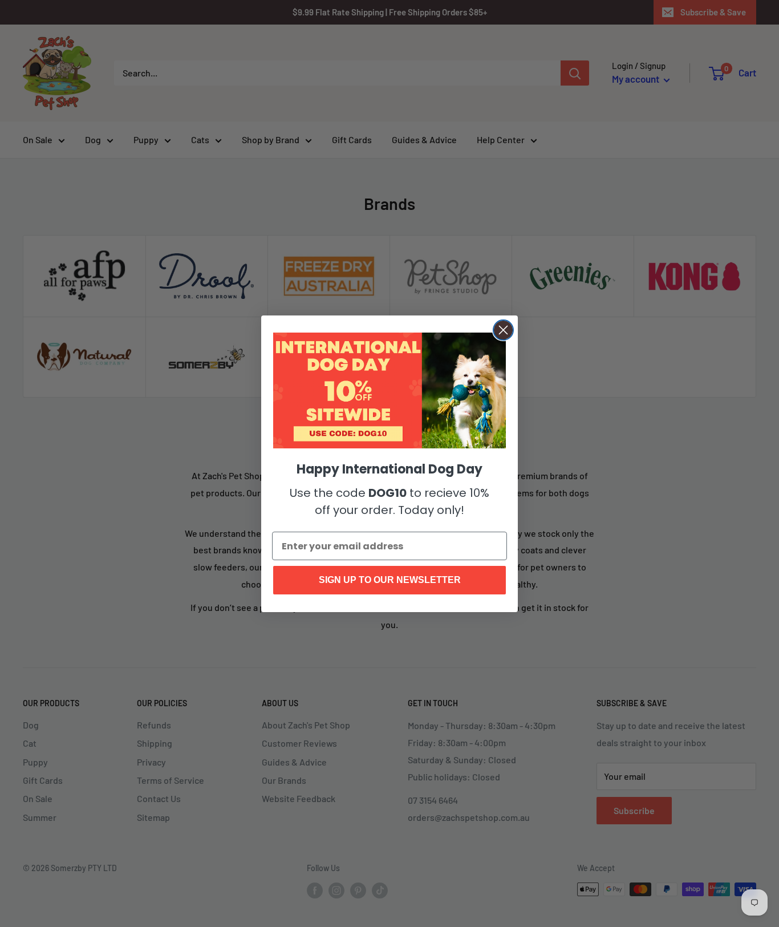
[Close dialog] (503, 330)
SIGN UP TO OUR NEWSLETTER (390, 580)
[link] (389, 391)
